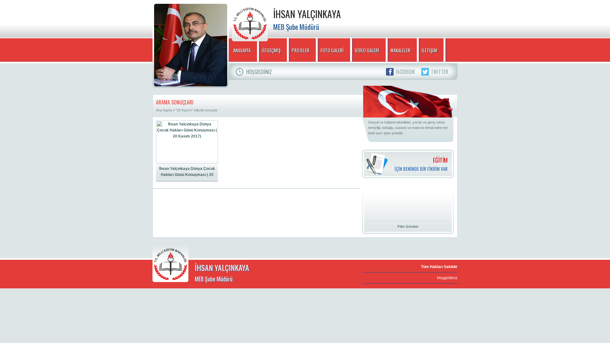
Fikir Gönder (407, 226)
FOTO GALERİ (332, 50)
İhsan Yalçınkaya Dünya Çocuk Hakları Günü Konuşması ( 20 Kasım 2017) (187, 172)
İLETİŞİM (429, 50)
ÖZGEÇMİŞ (271, 50)
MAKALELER (400, 50)
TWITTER (439, 72)
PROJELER (300, 50)
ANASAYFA (242, 50)
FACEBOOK (405, 72)
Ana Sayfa (164, 110)
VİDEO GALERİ (367, 50)
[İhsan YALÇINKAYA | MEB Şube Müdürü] (250, 22)
